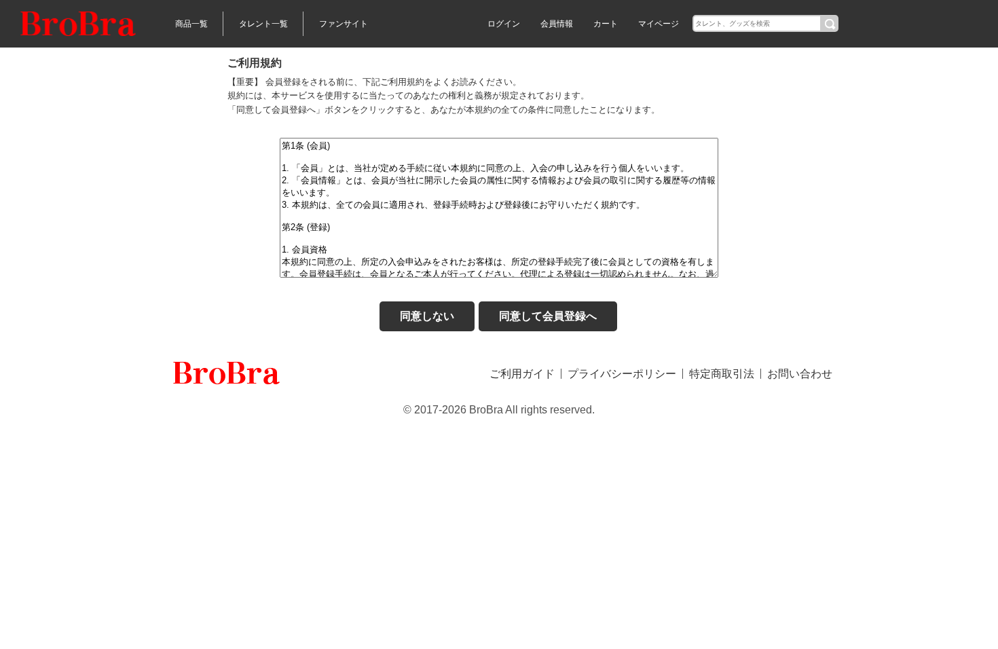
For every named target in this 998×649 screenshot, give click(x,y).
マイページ (658, 24)
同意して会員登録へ (548, 316)
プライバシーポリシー (622, 373)
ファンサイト (343, 24)
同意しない (427, 316)
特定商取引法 (721, 373)
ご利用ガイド (522, 373)
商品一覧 (191, 24)
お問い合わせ (799, 373)
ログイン (503, 24)
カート (605, 24)
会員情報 (556, 24)
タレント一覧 (263, 24)
